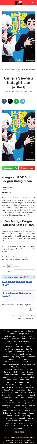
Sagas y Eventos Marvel (10, 364)
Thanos (30, 398)
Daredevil (29, 369)
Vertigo (24, 336)
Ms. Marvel (28, 426)
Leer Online (28, 168)
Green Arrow (8, 390)
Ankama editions (10, 418)
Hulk (30, 351)
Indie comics (8, 349)
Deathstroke (8, 400)
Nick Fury (26, 415)
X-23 (25, 400)
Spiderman (15, 339)
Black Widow (29, 377)
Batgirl (30, 390)
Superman (18, 344)
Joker (22, 372)
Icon (20, 410)
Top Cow (27, 403)
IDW (30, 336)
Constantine (20, 390)
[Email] (22, 101)
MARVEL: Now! (24, 382)
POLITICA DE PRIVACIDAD (26, 442)
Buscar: (10, 271)
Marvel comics (17, 331)
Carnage (30, 372)
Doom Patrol (30, 395)
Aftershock (19, 349)
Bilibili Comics (19, 428)
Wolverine (31, 357)
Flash (15, 372)
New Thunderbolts (14, 421)
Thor (24, 367)
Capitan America (14, 359)
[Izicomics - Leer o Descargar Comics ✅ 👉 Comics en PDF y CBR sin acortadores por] (18, 2)
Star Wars (29, 349)
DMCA (4, 442)
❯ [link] (34, 309)
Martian (32, 405)
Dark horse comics (11, 336)
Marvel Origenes (20, 413)
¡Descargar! (9, 168)
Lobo (19, 403)
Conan (9, 408)
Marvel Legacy (25, 385)
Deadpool (9, 351)
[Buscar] (33, 3)
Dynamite (8, 344)
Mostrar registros (10, 266)
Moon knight (7, 405)
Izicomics (6, 438)
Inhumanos (18, 408)
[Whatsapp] (16, 101)
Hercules (31, 423)
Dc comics (29, 331)
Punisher (7, 372)
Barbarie (17, 426)
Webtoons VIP (20, 351)
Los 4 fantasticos (28, 364)
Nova (22, 398)
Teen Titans (17, 377)
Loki (31, 400)
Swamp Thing (30, 387)
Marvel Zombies (27, 375)
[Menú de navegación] (4, 2)
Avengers (19, 346)
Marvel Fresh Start (11, 375)
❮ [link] (27, 309)
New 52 (22, 423)
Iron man (5, 357)
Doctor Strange (20, 392)
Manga (11, 69)
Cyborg (27, 408)
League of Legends (9, 410)
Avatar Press (11, 382)
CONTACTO (12, 442)
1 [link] (30, 309)
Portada (5, 69)
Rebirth (9, 415)
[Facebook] (4, 101)
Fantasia (7, 398)
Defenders (7, 413)
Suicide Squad (7, 392)
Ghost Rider (15, 367)
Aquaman (6, 377)
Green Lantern (11, 354)
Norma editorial (8, 395)
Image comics (24, 334)
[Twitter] (10, 101)
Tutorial (22, 418)
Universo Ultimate (9, 423)
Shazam (32, 392)
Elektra (31, 413)
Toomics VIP (12, 334)
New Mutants (30, 410)
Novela (32, 339)
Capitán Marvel (11, 385)
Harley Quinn (27, 362)
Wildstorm (9, 346)
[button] (34, 277)
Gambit (26, 421)
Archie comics (12, 380)
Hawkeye (10, 403)
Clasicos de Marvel (12, 362)
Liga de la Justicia (18, 357)
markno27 (18, 91)
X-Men (24, 339)
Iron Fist (20, 395)
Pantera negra (7, 387)
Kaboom (8, 426)
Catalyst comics (20, 405)
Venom (26, 359)
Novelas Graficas (25, 341)
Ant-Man (19, 387)
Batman (5, 339)
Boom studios (11, 341)
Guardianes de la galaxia (13, 369)
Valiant (28, 346)
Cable (16, 398)
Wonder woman (25, 354)
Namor (18, 400)
